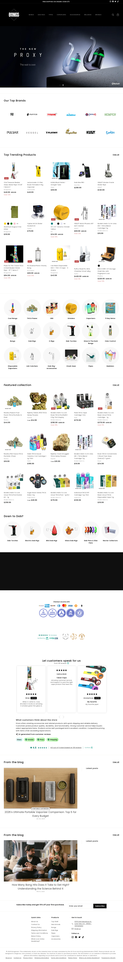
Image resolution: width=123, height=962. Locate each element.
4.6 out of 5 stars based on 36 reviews (66, 747)
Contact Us (35, 924)
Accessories (56, 939)
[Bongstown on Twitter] (80, 937)
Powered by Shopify (109, 958)
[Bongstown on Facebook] (76, 937)
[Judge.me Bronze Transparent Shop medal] (74, 637)
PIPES (51, 15)
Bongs (53, 927)
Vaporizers (55, 936)
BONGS (31, 15)
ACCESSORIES (75, 15)
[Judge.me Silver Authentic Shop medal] (65, 637)
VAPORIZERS (61, 15)
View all (116, 155)
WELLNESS (88, 15)
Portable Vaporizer (40, 808)
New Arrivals (55, 924)
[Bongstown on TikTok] (83, 937)
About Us (34, 922)
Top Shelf (54, 922)
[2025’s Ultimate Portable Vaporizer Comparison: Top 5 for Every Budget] (40, 788)
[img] (31, 670)
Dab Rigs (54, 930)
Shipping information (39, 930)
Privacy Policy (36, 927)
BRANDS (98, 15)
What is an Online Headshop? (37, 940)
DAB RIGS (41, 15)
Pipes (53, 933)
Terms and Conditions (39, 933)
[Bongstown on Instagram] (73, 937)
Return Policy (36, 936)
